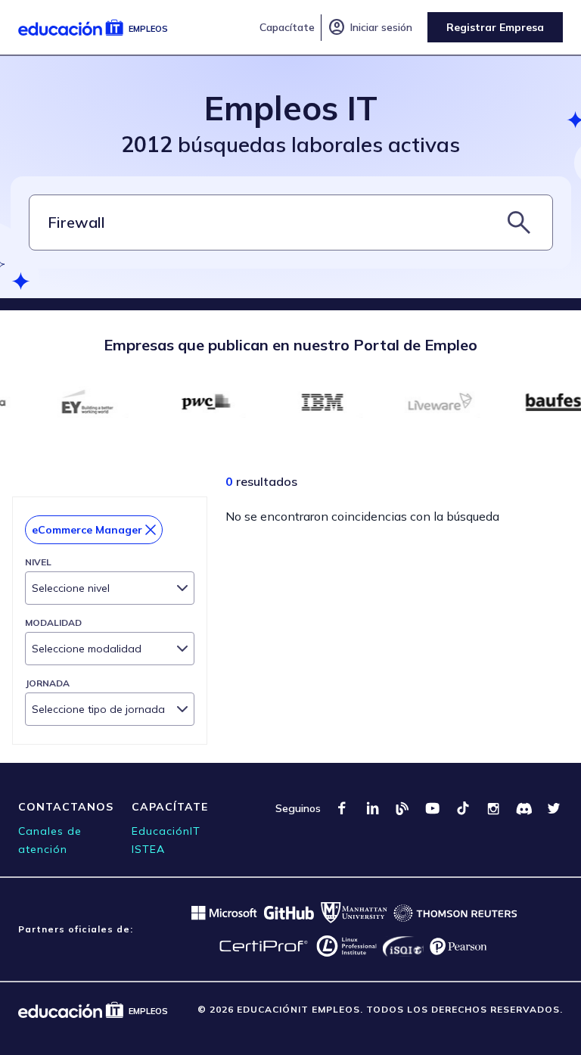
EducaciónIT (166, 831)
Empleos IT (290, 108)
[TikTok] (463, 808)
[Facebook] (342, 808)
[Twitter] (554, 808)
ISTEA (148, 849)
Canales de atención (50, 840)
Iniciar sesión (370, 27)
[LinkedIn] (372, 808)
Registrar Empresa (495, 27)
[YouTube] (433, 808)
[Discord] (523, 808)
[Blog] (402, 808)
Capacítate (287, 27)
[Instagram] (493, 808)
